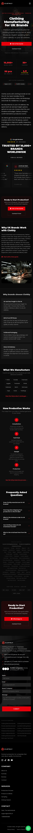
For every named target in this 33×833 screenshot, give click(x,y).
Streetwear (16, 556)
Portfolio (4, 774)
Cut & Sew (6, 558)
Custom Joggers (26, 562)
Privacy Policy (11, 829)
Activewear (18, 562)
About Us (4, 770)
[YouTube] (12, 760)
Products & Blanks (6, 794)
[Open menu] (30, 3)
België (14, 552)
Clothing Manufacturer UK (8, 735)
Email (4, 682)
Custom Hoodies (23, 554)
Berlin (23, 572)
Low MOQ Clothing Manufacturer (24, 726)
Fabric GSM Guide (26, 564)
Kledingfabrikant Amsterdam (9, 574)
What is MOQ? (17, 564)
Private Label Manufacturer (8, 726)
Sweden (18, 550)
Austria (28, 560)
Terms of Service (21, 829)
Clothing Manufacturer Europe (24, 723)
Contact (4, 780)
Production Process (16, 546)
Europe (12, 548)
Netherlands (6, 548)
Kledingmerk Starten (22, 570)
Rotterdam (12, 572)
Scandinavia (12, 550)
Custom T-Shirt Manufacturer (24, 728)
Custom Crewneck (8, 576)
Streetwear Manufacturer (8, 731)
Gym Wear (26, 576)
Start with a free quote (11, 257)
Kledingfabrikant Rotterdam (24, 574)
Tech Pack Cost (22, 568)
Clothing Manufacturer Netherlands (8, 723)
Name (4, 675)
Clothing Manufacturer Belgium (24, 731)
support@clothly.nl (7, 813)
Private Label (9, 554)
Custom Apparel (24, 556)
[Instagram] (2, 760)
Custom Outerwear (7, 564)
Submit (16, 709)
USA (28, 548)
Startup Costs (6, 566)
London (18, 572)
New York (28, 572)
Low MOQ (16, 554)
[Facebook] (9, 760)
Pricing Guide (15, 566)
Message (5, 695)
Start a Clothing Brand (24, 558)
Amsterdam (5, 572)
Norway (5, 562)
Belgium (24, 548)
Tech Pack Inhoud (12, 580)
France (9, 552)
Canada (23, 560)
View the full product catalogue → (16, 396)
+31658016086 (5, 817)
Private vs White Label (24, 566)
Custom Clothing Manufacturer (10, 544)
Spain (29, 550)
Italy (5, 552)
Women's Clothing (11, 578)
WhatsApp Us (17, 619)
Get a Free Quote (17, 44)
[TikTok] (5, 760)
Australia (5, 550)
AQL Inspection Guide (12, 568)
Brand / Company (7, 688)
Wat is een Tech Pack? (21, 578)
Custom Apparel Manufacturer (8, 733)
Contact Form (16, 49)
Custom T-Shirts (8, 556)
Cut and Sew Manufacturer (24, 733)
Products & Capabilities (24, 544)
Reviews (3, 777)
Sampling (4, 797)
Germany (18, 548)
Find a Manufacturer (7, 560)
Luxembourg (26, 552)
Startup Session (6, 800)
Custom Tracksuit (18, 576)
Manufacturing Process (11, 570)
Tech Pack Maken (21, 580)
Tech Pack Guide (13, 558)
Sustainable (11, 562)
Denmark (24, 550)
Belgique (19, 552)
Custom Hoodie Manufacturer (8, 728)
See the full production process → (16, 480)
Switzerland (16, 560)
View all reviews (16, 157)
